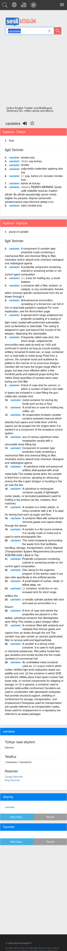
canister (14, 157)
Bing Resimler (12, 780)
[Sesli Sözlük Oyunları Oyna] (24, 6)
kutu (11, 140)
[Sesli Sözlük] (5, 6)
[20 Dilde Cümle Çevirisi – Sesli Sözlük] (14, 6)
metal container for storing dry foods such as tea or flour (40, 401)
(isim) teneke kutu (31, 205)
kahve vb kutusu (30, 183)
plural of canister (19, 231)
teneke (25, 165)
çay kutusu (35, 161)
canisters (10, 807)
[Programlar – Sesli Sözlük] (34, 6)
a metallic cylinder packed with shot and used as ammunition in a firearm (34, 603)
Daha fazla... (17, 817)
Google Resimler (14, 776)
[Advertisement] (33, 71)
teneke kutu (28, 157)
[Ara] (57, 31)
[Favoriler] (31, 125)
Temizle (50, 817)
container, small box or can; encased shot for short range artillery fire (31, 591)
